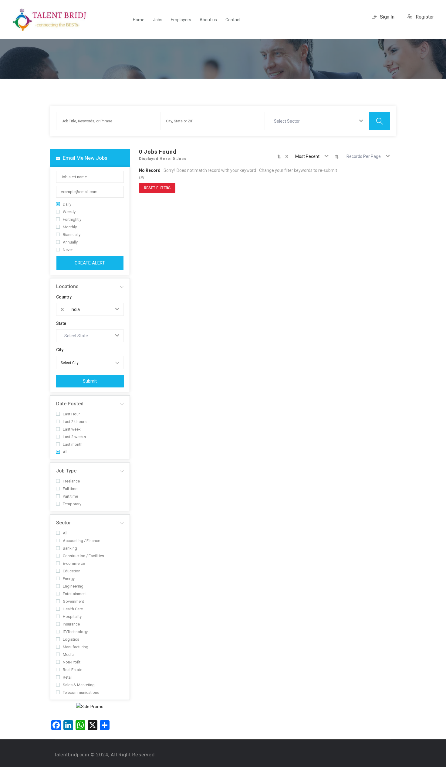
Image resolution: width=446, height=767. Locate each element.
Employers (181, 19)
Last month (73, 444)
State (61, 323)
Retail (68, 677)
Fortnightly (72, 219)
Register (424, 17)
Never (68, 250)
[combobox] (317, 121)
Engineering (73, 586)
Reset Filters (157, 188)
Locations (67, 286)
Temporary (72, 504)
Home (138, 19)
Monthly (70, 227)
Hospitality (72, 617)
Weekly (69, 212)
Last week (72, 429)
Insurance (71, 624)
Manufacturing (75, 647)
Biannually (71, 235)
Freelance (71, 481)
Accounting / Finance (81, 541)
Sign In (386, 17)
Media (68, 654)
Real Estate (72, 670)
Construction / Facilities (83, 556)
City (59, 350)
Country (64, 297)
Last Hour (71, 414)
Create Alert (90, 263)
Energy (69, 579)
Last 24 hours (74, 422)
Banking (70, 548)
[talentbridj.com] (50, 19)
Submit (90, 381)
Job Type (66, 471)
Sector (63, 523)
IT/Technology (75, 632)
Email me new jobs (84, 158)
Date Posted (69, 404)
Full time (70, 489)
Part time (70, 496)
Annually (70, 242)
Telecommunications (81, 692)
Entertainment (75, 594)
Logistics (71, 639)
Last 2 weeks (74, 437)
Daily (67, 204)
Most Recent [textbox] (307, 156)
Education (71, 571)
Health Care (73, 609)
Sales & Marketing (79, 685)
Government (73, 601)
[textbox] (288, 121)
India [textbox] (75, 309)
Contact (233, 19)
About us (208, 19)
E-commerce (74, 563)
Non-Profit (71, 662)
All (65, 452)
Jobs (157, 19)
